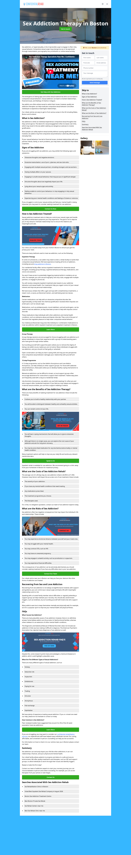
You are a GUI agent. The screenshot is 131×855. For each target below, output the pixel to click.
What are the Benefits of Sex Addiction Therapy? (91, 104)
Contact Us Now (50, 209)
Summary (85, 124)
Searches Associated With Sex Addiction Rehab (92, 128)
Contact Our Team (50, 574)
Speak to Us (50, 461)
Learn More (51, 329)
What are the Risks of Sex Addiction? (94, 113)
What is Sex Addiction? (89, 94)
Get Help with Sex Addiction (50, 92)
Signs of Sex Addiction (89, 97)
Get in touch (65, 29)
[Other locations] (103, 4)
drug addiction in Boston (42, 264)
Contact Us (50, 777)
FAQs (83, 121)
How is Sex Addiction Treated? (92, 100)
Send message (95, 83)
